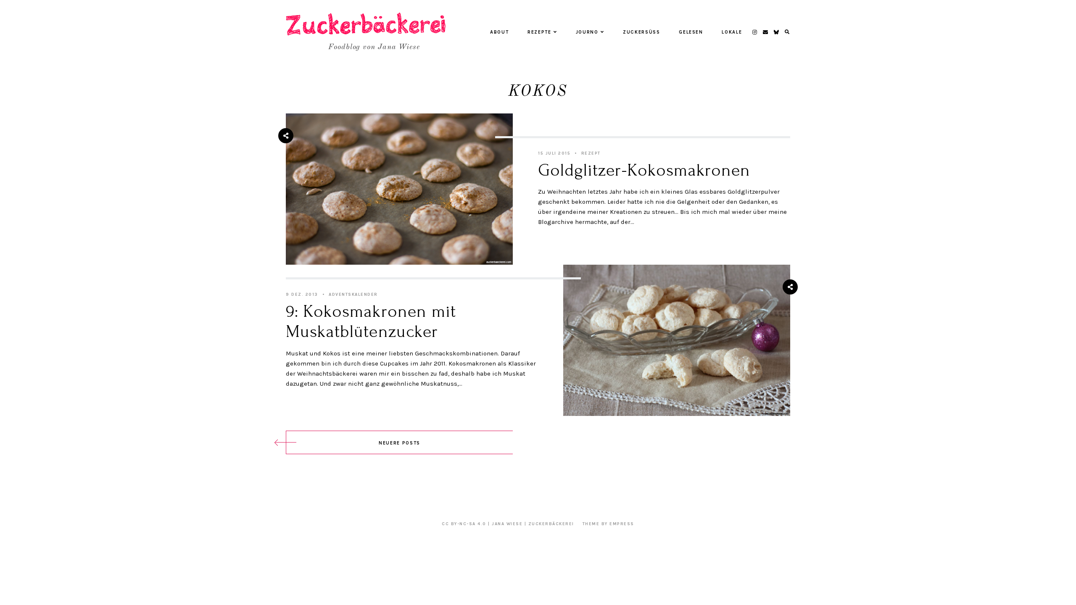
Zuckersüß (641, 32)
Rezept (591, 153)
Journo (587, 32)
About (499, 32)
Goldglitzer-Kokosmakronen (644, 170)
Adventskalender (353, 294)
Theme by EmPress (608, 523)
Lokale (732, 32)
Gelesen (691, 32)
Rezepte (539, 32)
